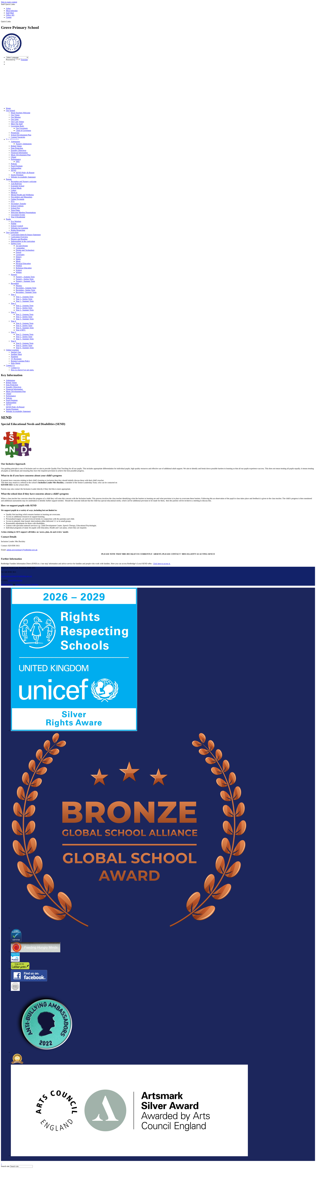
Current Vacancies (18, 137)
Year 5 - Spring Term (24, 337)
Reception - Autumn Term (26, 288)
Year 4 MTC (21, 330)
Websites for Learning (19, 228)
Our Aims (15, 119)
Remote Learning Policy (20, 361)
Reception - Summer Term (26, 292)
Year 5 (13, 332)
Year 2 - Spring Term (24, 308)
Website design (7, 584)
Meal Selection (12, 11)
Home (8, 108)
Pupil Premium (16, 166)
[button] (11, 21)
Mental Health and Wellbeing (22, 195)
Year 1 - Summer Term (25, 301)
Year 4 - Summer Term (25, 328)
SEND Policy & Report (25, 173)
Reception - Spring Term (25, 290)
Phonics (19, 286)
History (19, 257)
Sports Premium (17, 175)
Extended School (17, 186)
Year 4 (13, 321)
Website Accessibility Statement (23, 177)
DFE (18, 161)
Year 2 (13, 303)
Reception (15, 283)
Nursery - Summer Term (25, 281)
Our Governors (22, 128)
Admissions (15, 142)
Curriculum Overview (19, 237)
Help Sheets (15, 363)
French (18, 252)
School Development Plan (21, 135)
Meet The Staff (17, 124)
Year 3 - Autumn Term (24, 314)
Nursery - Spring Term (24, 279)
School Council (17, 226)
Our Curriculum (12, 232)
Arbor (8, 8)
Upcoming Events (18, 215)
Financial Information (19, 153)
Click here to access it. (161, 564)
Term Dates (15, 210)
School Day (15, 208)
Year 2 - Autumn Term (24, 306)
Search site (5, 1166)
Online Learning (12, 350)
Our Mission (16, 117)
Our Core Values (17, 122)
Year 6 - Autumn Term (24, 343)
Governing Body (17, 126)
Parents (9, 179)
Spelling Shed (16, 354)
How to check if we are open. (22, 370)
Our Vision (15, 115)
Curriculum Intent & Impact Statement (26, 235)
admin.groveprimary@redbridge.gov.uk (22, 550)
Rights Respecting (18, 230)
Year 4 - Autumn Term (24, 323)
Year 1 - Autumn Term (24, 297)
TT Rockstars (16, 359)
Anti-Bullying (16, 184)
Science (19, 270)
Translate (24, 60)
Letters (13, 190)
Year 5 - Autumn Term (24, 334)
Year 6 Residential (18, 217)
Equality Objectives (18, 150)
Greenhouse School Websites (27, 584)
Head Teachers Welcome (20, 113)
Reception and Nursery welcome (23, 181)
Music (18, 261)
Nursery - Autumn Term (25, 277)
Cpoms (8, 17)
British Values (16, 146)
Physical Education (23, 263)
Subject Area (16, 243)
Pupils (8, 219)
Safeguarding (16, 168)
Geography (20, 255)
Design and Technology (25, 250)
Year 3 (13, 312)
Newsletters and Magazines (21, 197)
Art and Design (22, 246)
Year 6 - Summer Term (25, 348)
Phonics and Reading (19, 239)
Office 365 (10, 15)
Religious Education (24, 268)
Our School (10, 110)
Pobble (13, 224)
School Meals (16, 188)
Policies (14, 164)
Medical (14, 192)
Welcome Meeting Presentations (23, 212)
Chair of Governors (23, 130)
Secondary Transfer (18, 204)
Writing (19, 272)
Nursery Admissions (24, 144)
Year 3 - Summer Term (25, 319)
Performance (16, 159)
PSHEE (19, 266)
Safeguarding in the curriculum (23, 241)
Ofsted (13, 157)
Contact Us (10, 365)
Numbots (14, 357)
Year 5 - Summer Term (25, 339)
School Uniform (17, 206)
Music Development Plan (21, 155)
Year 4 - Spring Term (24, 325)
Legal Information (15, 580)
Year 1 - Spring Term (24, 299)
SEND (13, 170)
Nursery (14, 275)
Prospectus (15, 133)
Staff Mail (10, 13)
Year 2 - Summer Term (25, 310)
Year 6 (13, 341)
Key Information (12, 139)
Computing (20, 248)
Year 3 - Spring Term (24, 317)
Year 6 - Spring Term (24, 345)
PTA (13, 201)
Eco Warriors (16, 221)
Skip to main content (9, 2)
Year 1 (13, 294)
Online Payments (17, 199)
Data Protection (17, 148)
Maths (18, 259)
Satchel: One (16, 352)
